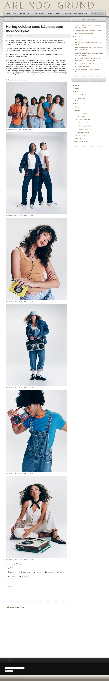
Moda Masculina (83, 95)
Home (8, 13)
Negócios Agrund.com (80, 13)
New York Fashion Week (85, 129)
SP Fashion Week (83, 113)
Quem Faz (68, 13)
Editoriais (49, 13)
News (14, 13)
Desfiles (59, 13)
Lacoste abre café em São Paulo (84, 33)
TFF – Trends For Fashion (85, 126)
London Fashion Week (84, 119)
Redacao (12, 36)
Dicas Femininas (39, 13)
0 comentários (24, 36)
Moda (22, 13)
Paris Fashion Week (84, 132)
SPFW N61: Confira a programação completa (88, 30)
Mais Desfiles (82, 135)
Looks (29, 13)
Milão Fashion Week (84, 123)
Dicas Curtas (81, 98)
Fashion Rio (81, 116)
